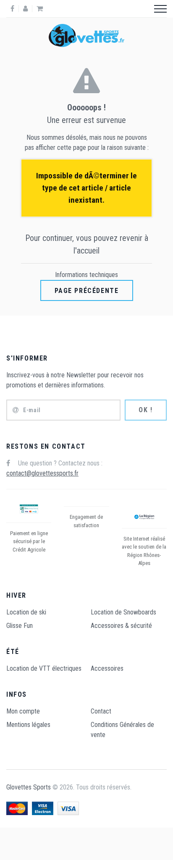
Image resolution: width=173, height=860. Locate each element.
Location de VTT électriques (43, 668)
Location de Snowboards (123, 612)
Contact (101, 711)
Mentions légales (28, 725)
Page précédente (87, 291)
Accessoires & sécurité (121, 626)
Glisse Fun (19, 626)
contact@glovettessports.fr (42, 473)
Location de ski (26, 612)
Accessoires (107, 668)
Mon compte (23, 711)
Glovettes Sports (28, 787)
